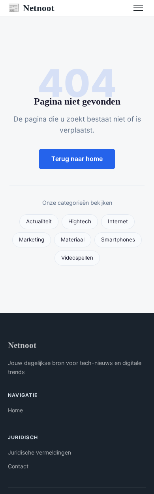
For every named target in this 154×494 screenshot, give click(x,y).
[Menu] (138, 8)
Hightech (79, 221)
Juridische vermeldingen (39, 452)
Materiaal (73, 239)
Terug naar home (77, 159)
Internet (118, 221)
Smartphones (118, 239)
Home (15, 410)
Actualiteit (39, 221)
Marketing (31, 239)
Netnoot (31, 8)
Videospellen (77, 257)
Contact (18, 466)
